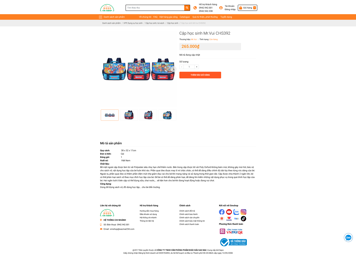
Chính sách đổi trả (187, 211)
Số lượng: (184, 61)
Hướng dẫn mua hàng (149, 211)
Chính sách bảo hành (188, 214)
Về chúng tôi (145, 17)
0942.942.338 (206, 11)
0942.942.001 (206, 7)
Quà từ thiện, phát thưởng (205, 17)
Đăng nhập (230, 9)
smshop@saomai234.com (122, 229)
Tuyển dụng (226, 17)
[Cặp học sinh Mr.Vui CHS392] (138, 69)
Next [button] (173, 69)
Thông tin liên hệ (147, 221)
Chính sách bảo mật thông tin (192, 221)
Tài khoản (229, 6)
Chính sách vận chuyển (189, 217)
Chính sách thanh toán (189, 224)
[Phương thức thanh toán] (231, 231)
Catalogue (185, 17)
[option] (138, 69)
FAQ (155, 17)
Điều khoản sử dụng (148, 214)
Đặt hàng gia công (169, 17)
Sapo (221, 250)
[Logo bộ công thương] (233, 242)
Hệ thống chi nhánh (148, 217)
